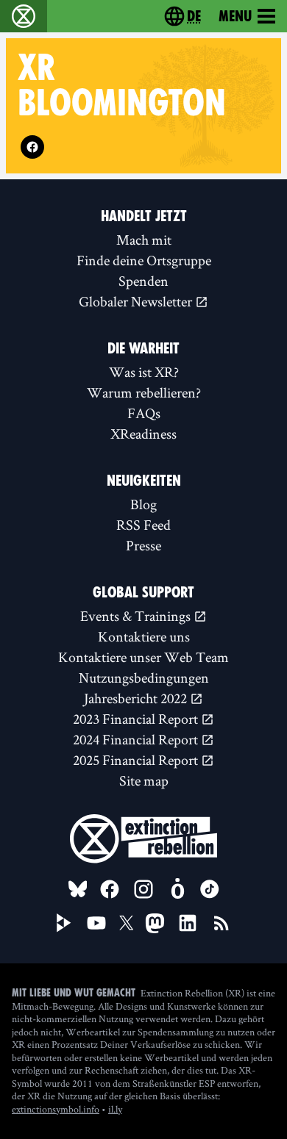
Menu (235, 16)
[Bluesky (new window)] (78, 889)
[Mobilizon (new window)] (177, 889)
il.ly (115, 1108)
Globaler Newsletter (137, 301)
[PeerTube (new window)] (64, 923)
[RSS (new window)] (221, 923)
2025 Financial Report (137, 759)
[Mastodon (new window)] (155, 923)
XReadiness (143, 433)
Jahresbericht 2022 (137, 698)
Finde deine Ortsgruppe (144, 260)
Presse (143, 545)
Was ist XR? (144, 371)
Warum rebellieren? (144, 392)
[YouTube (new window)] (96, 923)
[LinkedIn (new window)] (188, 923)
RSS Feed (143, 524)
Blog (143, 504)
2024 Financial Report (137, 739)
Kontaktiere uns (144, 636)
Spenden (143, 280)
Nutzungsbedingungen (144, 677)
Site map (144, 780)
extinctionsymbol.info (55, 1108)
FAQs (143, 413)
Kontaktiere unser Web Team (143, 656)
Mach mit (143, 239)
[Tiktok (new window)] (209, 889)
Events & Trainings (137, 615)
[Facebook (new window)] (32, 147)
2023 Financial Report (137, 718)
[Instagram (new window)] (143, 889)
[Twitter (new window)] (126, 923)
